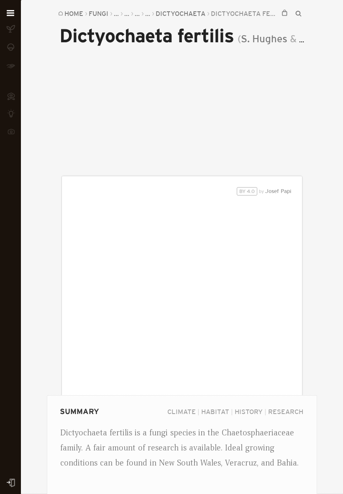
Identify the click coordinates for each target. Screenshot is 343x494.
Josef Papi (265, 191)
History (249, 411)
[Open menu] (10, 13)
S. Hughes (264, 38)
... (116, 13)
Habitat (215, 411)
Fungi (98, 13)
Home (73, 13)
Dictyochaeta (180, 13)
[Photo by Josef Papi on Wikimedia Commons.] (182, 306)
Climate (181, 411)
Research (285, 411)
